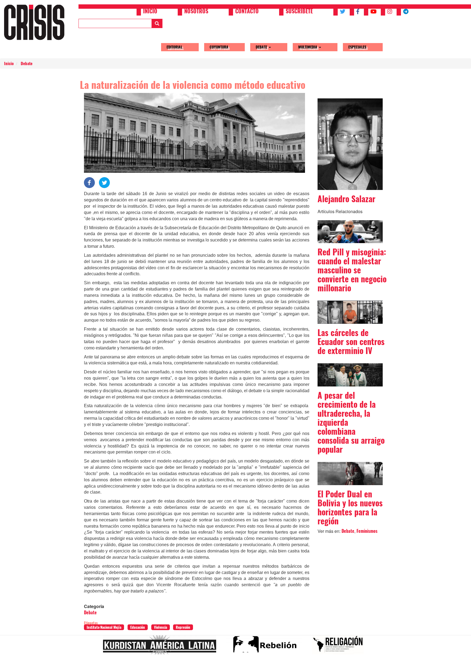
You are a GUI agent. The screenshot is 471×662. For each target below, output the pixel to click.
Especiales (357, 47)
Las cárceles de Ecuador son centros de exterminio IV (351, 341)
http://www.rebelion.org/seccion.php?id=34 (266, 647)
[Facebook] (89, 182)
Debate (262, 47)
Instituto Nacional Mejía (104, 627)
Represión (183, 627)
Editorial (174, 47)
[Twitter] (104, 182)
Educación (137, 627)
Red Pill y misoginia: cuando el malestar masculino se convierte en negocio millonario (352, 270)
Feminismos (367, 531)
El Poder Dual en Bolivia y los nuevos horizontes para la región (350, 507)
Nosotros (196, 12)
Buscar (157, 23)
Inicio (150, 12)
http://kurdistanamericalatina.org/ (162, 647)
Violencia (160, 627)
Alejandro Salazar (346, 198)
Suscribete (299, 12)
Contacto (247, 12)
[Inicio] (36, 22)
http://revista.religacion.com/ (340, 647)
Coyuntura (219, 47)
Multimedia (308, 47)
